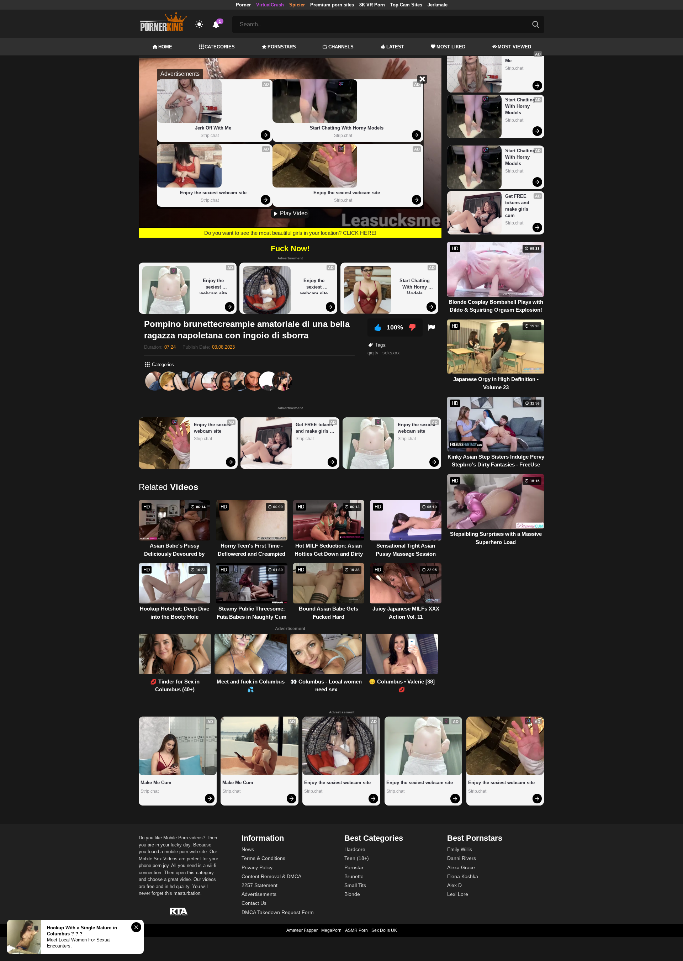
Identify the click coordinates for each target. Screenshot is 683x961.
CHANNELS (341, 46)
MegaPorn (331, 930)
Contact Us (254, 903)
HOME (165, 46)
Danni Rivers (461, 858)
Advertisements (259, 894)
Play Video (293, 213)
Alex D (454, 885)
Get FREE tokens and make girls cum (315, 428)
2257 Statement (259, 885)
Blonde (352, 894)
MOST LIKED (450, 46)
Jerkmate (438, 4)
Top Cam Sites (406, 4)
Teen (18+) (356, 858)
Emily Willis (459, 849)
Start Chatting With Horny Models (346, 128)
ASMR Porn (356, 930)
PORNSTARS (282, 46)
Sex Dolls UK (384, 930)
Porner (243, 4)
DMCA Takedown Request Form (278, 912)
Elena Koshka (462, 876)
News (248, 849)
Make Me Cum (156, 782)
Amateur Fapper (302, 930)
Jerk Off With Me (213, 128)
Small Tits (355, 885)
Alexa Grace (461, 867)
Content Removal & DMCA (271, 876)
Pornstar (354, 867)
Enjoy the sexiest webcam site (213, 192)
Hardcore (354, 849)
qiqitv (372, 352)
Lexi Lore (457, 894)
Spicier (297, 4)
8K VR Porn (372, 4)
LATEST (395, 46)
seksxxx (391, 352)
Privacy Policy (257, 867)
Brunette (354, 876)
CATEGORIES (220, 46)
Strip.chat (210, 135)
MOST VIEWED (514, 46)
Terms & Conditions (263, 858)
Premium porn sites (332, 4)
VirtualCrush (270, 4)
